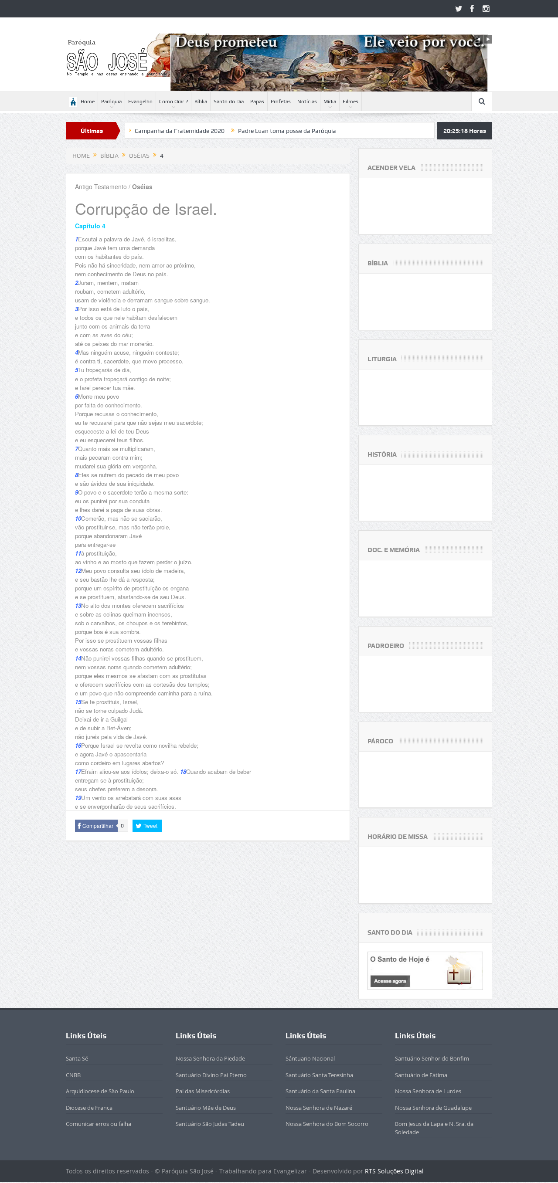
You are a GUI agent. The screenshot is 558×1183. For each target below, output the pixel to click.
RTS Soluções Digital (394, 1171)
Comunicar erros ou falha (98, 1124)
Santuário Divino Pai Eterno (211, 1075)
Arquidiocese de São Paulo (100, 1091)
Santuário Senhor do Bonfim (432, 1058)
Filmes (350, 101)
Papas (257, 101)
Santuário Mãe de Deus (206, 1108)
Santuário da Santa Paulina (320, 1091)
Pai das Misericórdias (203, 1091)
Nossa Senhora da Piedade (210, 1058)
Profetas (281, 101)
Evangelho (140, 101)
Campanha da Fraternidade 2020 (144, 130)
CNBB (73, 1075)
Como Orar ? (173, 101)
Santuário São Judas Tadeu (210, 1124)
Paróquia (111, 101)
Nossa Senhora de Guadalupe (433, 1108)
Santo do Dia (229, 101)
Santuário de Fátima (421, 1075)
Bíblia (200, 101)
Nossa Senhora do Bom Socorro (327, 1124)
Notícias (307, 101)
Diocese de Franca (89, 1108)
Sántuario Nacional (310, 1058)
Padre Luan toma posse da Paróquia (251, 130)
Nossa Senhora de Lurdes (428, 1091)
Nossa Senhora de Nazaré (319, 1108)
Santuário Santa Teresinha (319, 1075)
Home (88, 101)
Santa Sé (77, 1058)
